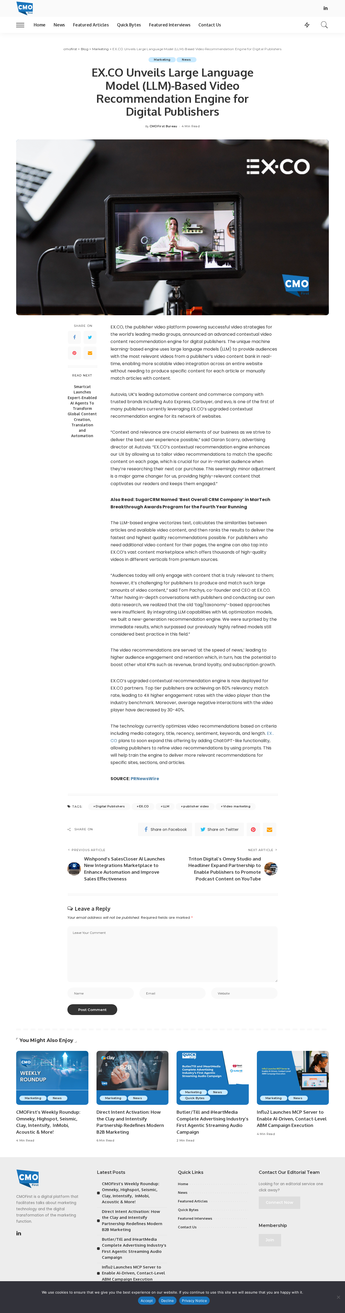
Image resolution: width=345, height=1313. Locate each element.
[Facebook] (74, 337)
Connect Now (279, 1202)
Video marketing (236, 806)
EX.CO (144, 806)
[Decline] (338, 1297)
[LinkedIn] (325, 8)
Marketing (162, 59)
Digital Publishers (110, 806)
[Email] (90, 353)
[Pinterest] (74, 353)
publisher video (196, 806)
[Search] (324, 25)
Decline (167, 1300)
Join (270, 1239)
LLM (166, 806)
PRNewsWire (145, 779)
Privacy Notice (194, 1300)
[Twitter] (90, 337)
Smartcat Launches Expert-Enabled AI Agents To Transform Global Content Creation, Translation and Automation (82, 411)
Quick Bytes (195, 1098)
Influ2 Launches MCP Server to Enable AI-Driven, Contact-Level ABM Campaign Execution (292, 1118)
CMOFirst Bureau (163, 126)
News (186, 59)
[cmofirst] (24, 8)
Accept (147, 1300)
